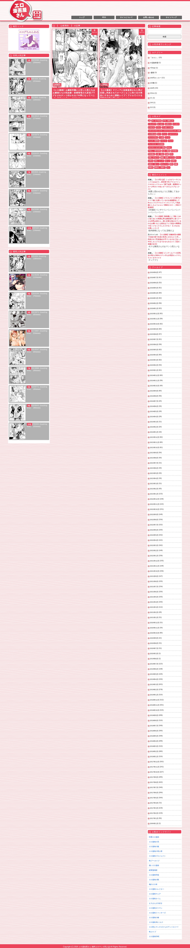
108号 (152, 88)
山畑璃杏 (56, 85)
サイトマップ (171, 17)
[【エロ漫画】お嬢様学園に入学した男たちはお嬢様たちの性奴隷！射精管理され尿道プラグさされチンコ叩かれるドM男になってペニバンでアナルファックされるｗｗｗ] (75, 58)
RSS (104, 17)
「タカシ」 (154, 57)
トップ (82, 17)
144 (151, 102)
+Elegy (152, 68)
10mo (152, 93)
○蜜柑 (152, 73)
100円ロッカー (155, 78)
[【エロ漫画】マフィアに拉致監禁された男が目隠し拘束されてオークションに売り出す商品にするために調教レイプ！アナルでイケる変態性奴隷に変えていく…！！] (122, 58)
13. (151, 98)
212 (151, 107)
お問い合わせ (148, 17)
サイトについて (126, 17)
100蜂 (152, 83)
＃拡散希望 (154, 63)
